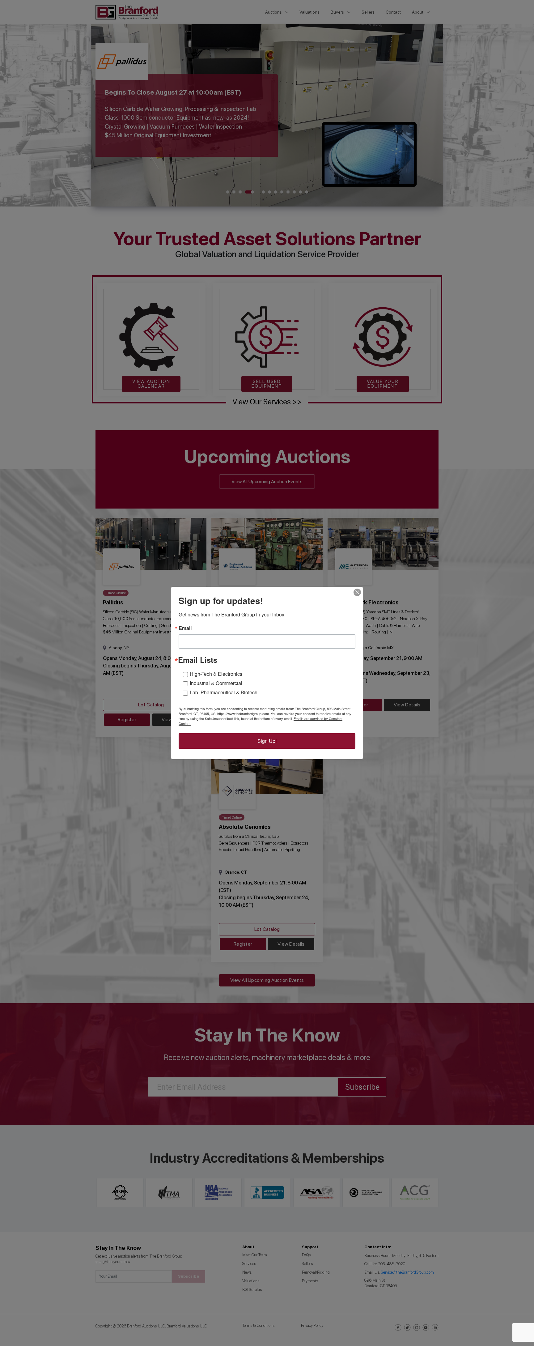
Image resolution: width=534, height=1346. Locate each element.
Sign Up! (267, 740)
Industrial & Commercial (216, 683)
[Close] (357, 592)
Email (185, 628)
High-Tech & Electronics (216, 673)
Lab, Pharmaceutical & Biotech (223, 692)
